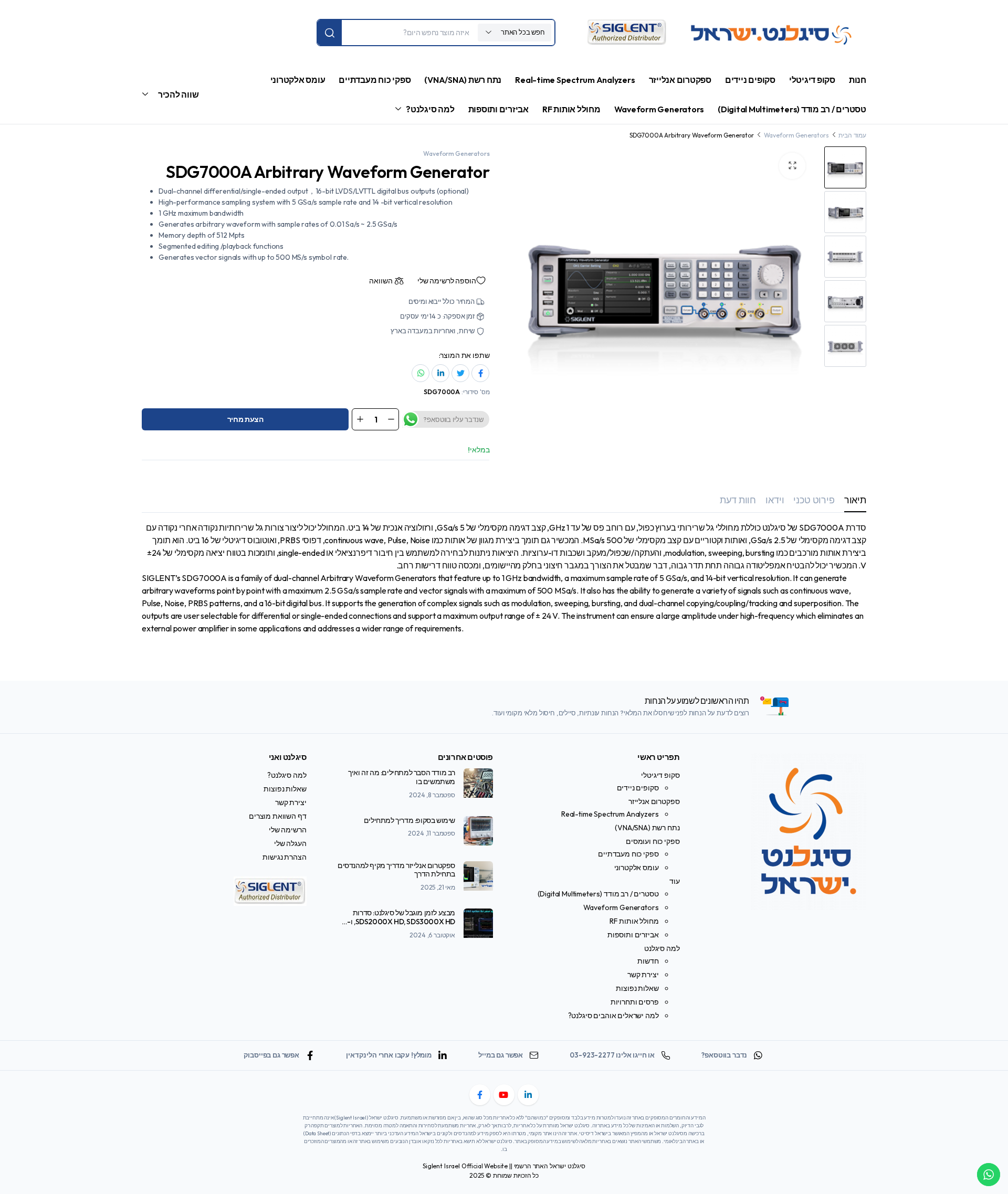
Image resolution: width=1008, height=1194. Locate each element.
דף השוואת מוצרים (277, 816)
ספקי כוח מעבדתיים (375, 80)
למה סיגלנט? (430, 109)
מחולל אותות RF (571, 109)
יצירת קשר (643, 974)
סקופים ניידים (750, 80)
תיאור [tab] (855, 500)
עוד (674, 881)
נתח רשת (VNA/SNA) (462, 80)
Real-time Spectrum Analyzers (575, 80)
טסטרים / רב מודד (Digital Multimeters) (792, 109)
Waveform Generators (659, 109)
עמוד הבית (852, 135)
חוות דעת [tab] (738, 500)
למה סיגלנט (661, 948)
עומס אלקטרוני (298, 80)
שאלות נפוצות (637, 988)
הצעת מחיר (245, 419)
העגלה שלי (290, 843)
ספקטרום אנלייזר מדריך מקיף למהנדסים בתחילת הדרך (396, 870)
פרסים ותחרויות (635, 1002)
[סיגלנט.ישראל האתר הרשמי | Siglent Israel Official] (774, 32)
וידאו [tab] (774, 500)
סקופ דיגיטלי (812, 80)
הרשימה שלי (287, 829)
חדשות (647, 961)
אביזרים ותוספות (498, 109)
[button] (792, 166)
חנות (857, 80)
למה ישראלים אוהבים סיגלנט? (613, 1015)
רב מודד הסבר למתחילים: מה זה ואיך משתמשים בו (401, 777)
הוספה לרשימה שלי (446, 281)
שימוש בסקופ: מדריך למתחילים (409, 820)
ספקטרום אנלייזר (680, 80)
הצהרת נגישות (284, 857)
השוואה (380, 281)
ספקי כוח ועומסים (652, 841)
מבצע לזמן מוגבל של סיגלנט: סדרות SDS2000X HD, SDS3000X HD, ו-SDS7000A (401, 921)
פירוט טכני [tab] (813, 500)
